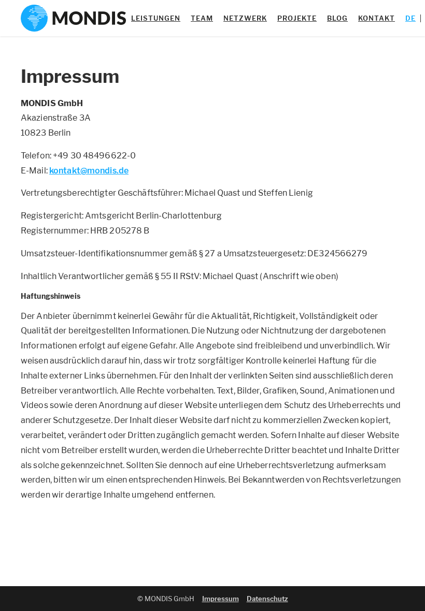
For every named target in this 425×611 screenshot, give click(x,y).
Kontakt (376, 18)
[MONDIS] (73, 18)
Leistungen (155, 18)
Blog (337, 18)
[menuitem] (410, 18)
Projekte (297, 18)
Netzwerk (245, 18)
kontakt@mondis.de (89, 171)
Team (202, 18)
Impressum (220, 598)
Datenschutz (267, 598)
